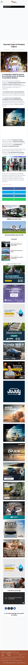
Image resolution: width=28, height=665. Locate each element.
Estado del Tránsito (21, 662)
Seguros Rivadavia (7, 184)
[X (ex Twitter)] (9, 608)
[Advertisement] (14, 25)
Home (4, 662)
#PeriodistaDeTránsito (11, 662)
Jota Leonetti (21, 49)
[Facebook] (6, 608)
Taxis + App (17, 242)
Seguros (14, 42)
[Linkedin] (14, 608)
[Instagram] (11, 608)
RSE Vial (12, 255)
